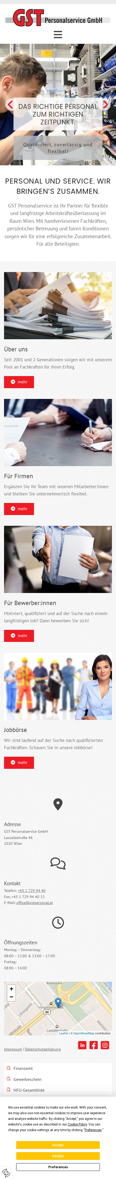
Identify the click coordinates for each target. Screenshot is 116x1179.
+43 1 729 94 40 (32, 890)
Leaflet (63, 1033)
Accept (58, 1145)
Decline (58, 1156)
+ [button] (11, 988)
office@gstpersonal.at (34, 902)
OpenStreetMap (83, 1033)
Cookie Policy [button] (77, 1124)
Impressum (13, 1049)
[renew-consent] (6, 1173)
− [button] (11, 997)
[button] (19, 382)
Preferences (58, 1167)
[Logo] (58, 17)
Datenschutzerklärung (43, 1049)
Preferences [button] (93, 1130)
